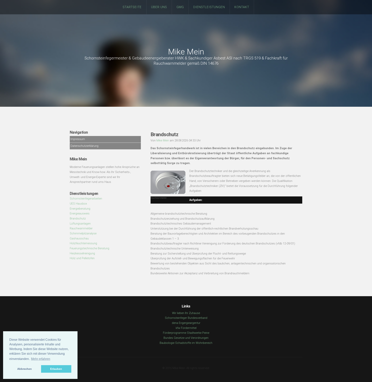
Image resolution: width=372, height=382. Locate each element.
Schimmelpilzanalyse (83, 233)
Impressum (78, 139)
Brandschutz (78, 218)
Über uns (159, 7)
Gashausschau (79, 238)
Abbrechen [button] (24, 368)
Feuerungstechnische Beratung (89, 248)
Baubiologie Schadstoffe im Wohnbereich (186, 343)
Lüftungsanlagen (80, 223)
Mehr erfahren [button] (40, 358)
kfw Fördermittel (186, 328)
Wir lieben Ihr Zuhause (186, 313)
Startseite (132, 7)
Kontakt (241, 7)
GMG (180, 7)
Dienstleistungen (209, 7)
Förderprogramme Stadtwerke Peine (186, 333)
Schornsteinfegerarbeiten (86, 198)
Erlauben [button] (56, 368)
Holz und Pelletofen (82, 258)
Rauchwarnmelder (81, 228)
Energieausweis (80, 213)
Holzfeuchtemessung (83, 243)
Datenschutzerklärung (84, 146)
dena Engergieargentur (186, 323)
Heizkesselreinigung (82, 253)
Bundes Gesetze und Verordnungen (186, 338)
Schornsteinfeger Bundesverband (186, 318)
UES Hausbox (78, 203)
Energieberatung (80, 208)
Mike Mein (186, 52)
